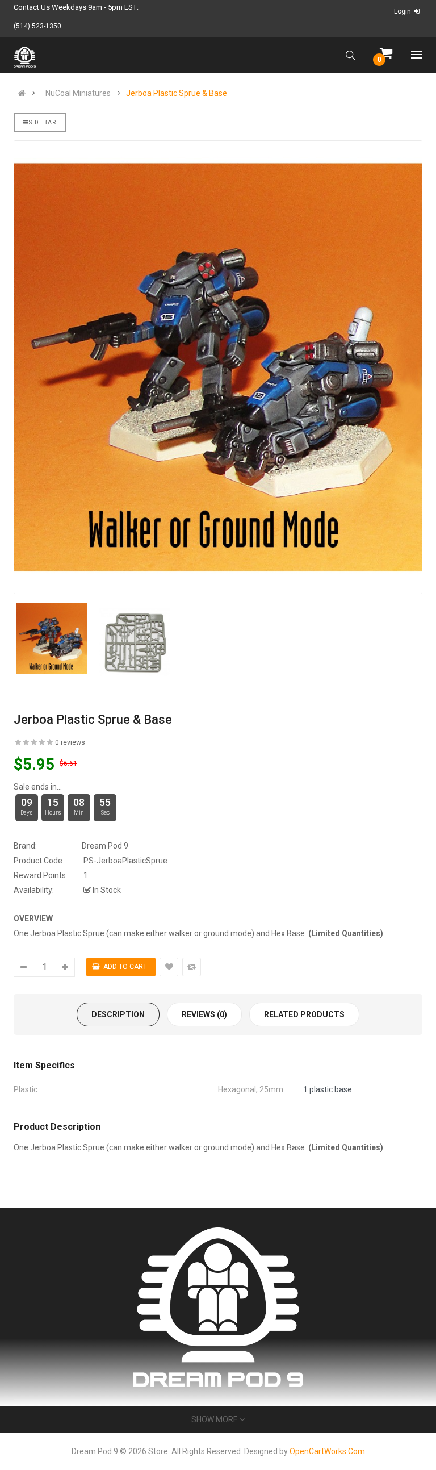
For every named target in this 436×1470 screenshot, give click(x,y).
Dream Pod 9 (105, 845)
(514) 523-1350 (37, 26)
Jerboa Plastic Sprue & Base (176, 93)
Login (402, 11)
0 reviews (70, 742)
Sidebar (42, 122)
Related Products (304, 1014)
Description (118, 1014)
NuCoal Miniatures (78, 93)
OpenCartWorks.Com (327, 1451)
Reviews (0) (204, 1014)
